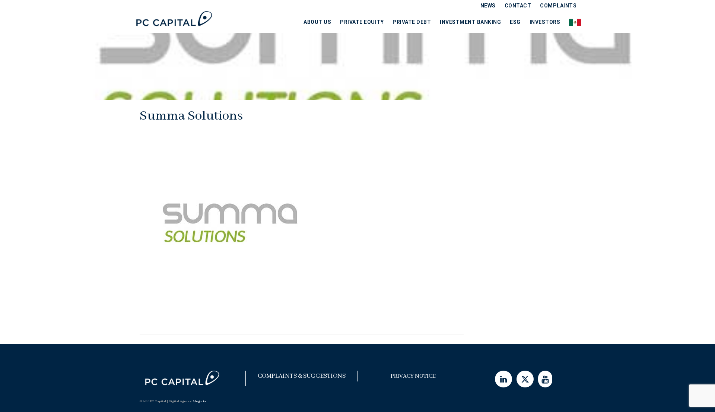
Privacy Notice (413, 376)
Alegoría (199, 401)
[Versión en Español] (573, 22)
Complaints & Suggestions (302, 376)
